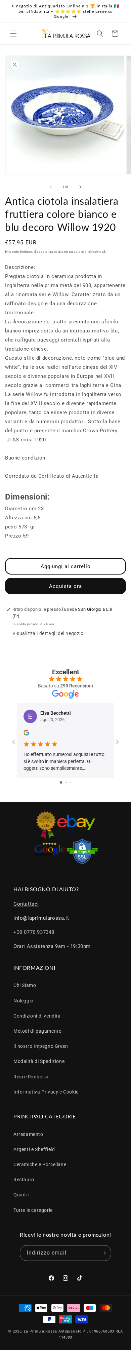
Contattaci (26, 904)
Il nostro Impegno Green (40, 1046)
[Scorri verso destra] (80, 187)
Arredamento (28, 1134)
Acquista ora (65, 586)
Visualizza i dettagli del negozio (48, 633)
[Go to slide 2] (66, 782)
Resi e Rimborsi (30, 1076)
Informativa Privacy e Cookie (46, 1092)
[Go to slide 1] (61, 782)
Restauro (23, 1179)
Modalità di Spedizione (38, 1061)
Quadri (21, 1194)
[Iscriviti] (103, 1253)
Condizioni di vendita (37, 1016)
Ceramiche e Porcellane (39, 1164)
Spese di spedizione (51, 251)
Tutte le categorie (33, 1210)
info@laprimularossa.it (41, 918)
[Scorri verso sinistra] (50, 187)
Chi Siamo (24, 985)
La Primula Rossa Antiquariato (53, 1331)
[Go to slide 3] (71, 782)
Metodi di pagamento (37, 1031)
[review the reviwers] (26, 734)
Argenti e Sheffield (34, 1149)
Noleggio (23, 1000)
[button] (13, 33)
